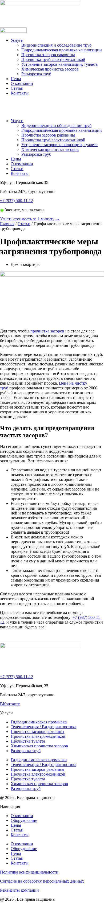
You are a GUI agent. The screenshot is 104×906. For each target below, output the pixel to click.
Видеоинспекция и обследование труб (56, 45)
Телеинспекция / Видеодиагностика (43, 726)
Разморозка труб (36, 74)
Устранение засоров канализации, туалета (59, 64)
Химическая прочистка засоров (50, 69)
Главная (7, 223)
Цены (16, 78)
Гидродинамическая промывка (39, 722)
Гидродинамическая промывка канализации (61, 50)
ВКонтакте (10, 704)
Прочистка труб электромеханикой (53, 59)
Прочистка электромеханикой (38, 736)
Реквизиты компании (19, 890)
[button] (52, 107)
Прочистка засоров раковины (48, 54)
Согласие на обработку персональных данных (42, 881)
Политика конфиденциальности (29, 872)
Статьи (17, 88)
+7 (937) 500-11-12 (16, 200)
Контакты (20, 93)
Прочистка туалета (28, 741)
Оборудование (24, 820)
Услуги (17, 40)
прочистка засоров (47, 331)
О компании (22, 83)
